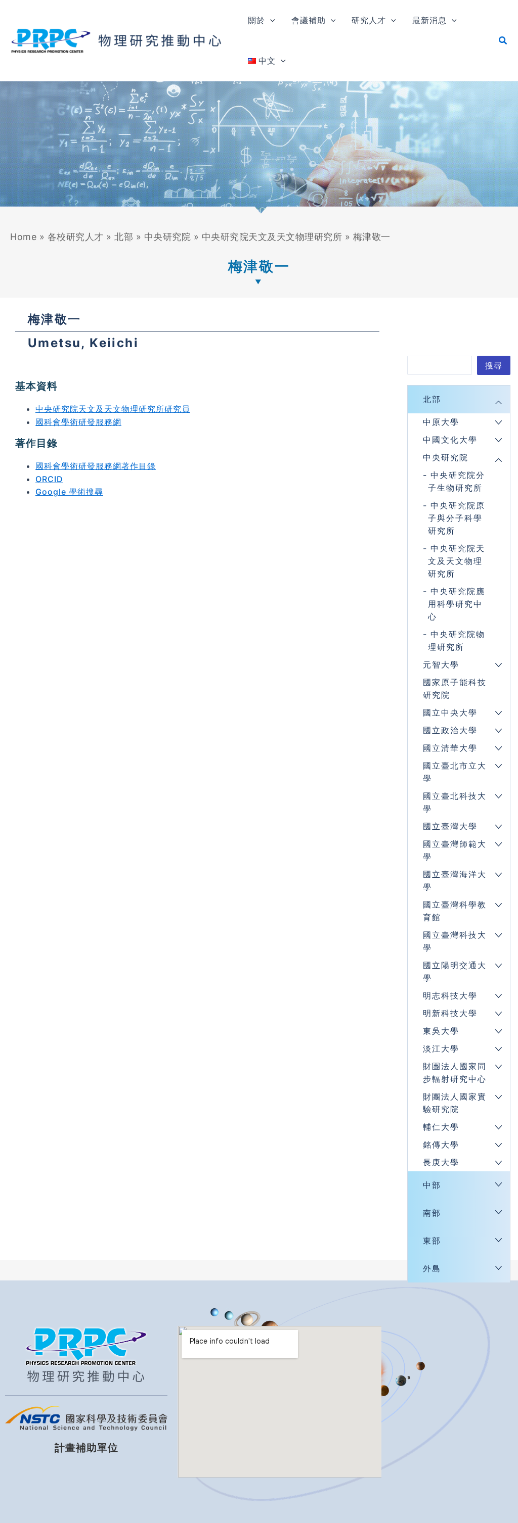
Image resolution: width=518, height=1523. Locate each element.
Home (23, 236)
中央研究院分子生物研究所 (456, 481)
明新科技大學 (450, 1013)
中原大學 (441, 422)
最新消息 (429, 20)
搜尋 (493, 365)
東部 (432, 1240)
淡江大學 (441, 1048)
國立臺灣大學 (450, 826)
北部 (123, 236)
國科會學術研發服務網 (78, 422)
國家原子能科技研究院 (455, 688)
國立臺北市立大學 (455, 771)
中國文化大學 (450, 440)
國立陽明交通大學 (455, 971)
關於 (256, 20)
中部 (432, 1185)
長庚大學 (441, 1162)
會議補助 (308, 20)
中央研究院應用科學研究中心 (456, 604)
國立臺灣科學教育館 (455, 910)
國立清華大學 (450, 748)
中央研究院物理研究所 (456, 640)
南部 (432, 1213)
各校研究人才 (76, 236)
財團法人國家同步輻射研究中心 (455, 1072)
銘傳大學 (441, 1144)
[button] (270, 20)
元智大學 (441, 664)
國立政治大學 (450, 730)
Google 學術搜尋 (69, 492)
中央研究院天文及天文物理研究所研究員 (112, 409)
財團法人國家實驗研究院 (455, 1102)
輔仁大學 (441, 1127)
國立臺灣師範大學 (455, 850)
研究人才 (369, 20)
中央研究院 (167, 236)
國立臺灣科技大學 (455, 941)
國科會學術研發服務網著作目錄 (95, 466)
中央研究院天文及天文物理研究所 (272, 236)
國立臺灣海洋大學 (455, 880)
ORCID (49, 479)
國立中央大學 (450, 712)
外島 (432, 1268)
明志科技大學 (450, 995)
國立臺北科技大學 (455, 802)
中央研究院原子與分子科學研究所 (456, 518)
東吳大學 (441, 1031)
